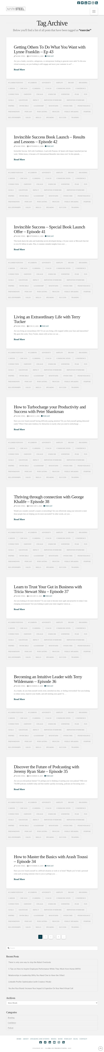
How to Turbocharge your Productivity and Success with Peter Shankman (50, 409)
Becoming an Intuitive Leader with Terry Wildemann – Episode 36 (48, 679)
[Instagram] (93, 2)
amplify (59, 83)
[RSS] (96, 2)
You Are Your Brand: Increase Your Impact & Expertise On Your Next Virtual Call (40, 988)
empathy (27, 94)
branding (83, 83)
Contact (83, 1039)
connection (13, 94)
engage (40, 94)
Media (53, 1039)
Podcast (50, 56)
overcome (68, 106)
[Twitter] (82, 2)
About (26, 1039)
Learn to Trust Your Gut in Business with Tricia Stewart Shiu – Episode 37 (48, 589)
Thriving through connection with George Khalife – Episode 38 (49, 499)
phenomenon (14, 112)
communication (63, 88)
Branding (11, 1018)
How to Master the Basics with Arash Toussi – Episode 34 (51, 859)
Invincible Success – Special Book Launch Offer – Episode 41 (49, 229)
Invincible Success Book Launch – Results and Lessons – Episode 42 (49, 139)
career (11, 88)
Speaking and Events (39, 1039)
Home (19, 1039)
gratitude (23, 100)
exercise (52, 94)
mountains (53, 106)
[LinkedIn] (85, 2)
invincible (24, 106)
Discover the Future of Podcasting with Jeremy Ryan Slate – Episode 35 (46, 769)
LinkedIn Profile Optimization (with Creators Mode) (29, 982)
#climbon (32, 83)
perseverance (84, 106)
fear (77, 94)
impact (36, 100)
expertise (65, 94)
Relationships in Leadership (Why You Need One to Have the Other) (36, 975)
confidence (80, 88)
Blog (76, 1039)
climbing (36, 88)
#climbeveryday (15, 83)
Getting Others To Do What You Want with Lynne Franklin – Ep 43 (49, 49)
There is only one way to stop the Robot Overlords (29, 962)
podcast (28, 112)
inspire (11, 106)
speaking (50, 117)
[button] (94, 11)
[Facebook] (78, 2)
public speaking (71, 112)
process (55, 112)
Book (60, 1039)
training (75, 117)
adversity (46, 83)
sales (28, 117)
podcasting (42, 112)
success (62, 117)
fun (85, 94)
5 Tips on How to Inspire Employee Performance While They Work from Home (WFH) (44, 969)
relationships (14, 117)
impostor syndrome (75, 100)
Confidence (12, 1023)
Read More (19, 69)
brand (71, 83)
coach (48, 88)
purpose (87, 112)
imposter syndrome (53, 100)
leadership (39, 106)
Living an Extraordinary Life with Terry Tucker (47, 319)
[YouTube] (89, 2)
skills (38, 117)
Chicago (23, 88)
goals (11, 100)
